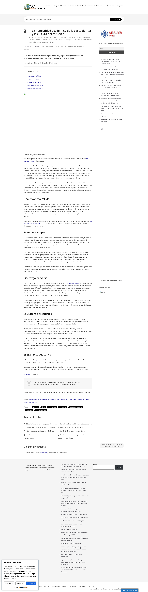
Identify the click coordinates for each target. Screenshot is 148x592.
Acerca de (110, 6)
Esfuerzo (35, 407)
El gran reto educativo (35, 89)
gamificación (40, 360)
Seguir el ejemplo (33, 79)
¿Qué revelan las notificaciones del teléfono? (40, 431)
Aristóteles (27, 374)
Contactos (99, 6)
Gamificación (52, 407)
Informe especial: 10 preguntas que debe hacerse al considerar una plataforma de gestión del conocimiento (73, 549)
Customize (9, 583)
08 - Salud (54, 40)
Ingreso (120, 6)
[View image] (66, 123)
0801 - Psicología (65, 40)
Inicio (48, 6)
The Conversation (41, 410)
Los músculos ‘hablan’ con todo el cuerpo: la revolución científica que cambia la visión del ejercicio (111, 101)
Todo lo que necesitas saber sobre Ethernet (74, 514)
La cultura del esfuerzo (35, 86)
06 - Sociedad (36, 37)
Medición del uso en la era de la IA (71, 543)
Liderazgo (29, 410)
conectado (43, 453)
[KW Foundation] (35, 7)
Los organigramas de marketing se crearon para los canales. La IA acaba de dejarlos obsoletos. (74, 570)
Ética (43, 407)
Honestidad (63, 407)
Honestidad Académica (76, 407)
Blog (55, 6)
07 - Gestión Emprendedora (67, 37)
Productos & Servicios (85, 6)
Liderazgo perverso (34, 82)
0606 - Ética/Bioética (49, 37)
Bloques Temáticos (67, 6)
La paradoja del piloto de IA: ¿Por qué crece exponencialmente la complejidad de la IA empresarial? (74, 562)
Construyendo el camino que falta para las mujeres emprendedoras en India (112, 108)
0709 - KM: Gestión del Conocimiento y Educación (68, 46)
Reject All (20, 583)
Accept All (31, 583)
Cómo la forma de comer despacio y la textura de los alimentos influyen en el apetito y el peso (112, 74)
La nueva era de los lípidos (69, 529)
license (120, 281)
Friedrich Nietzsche (72, 283)
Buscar (95, 464)
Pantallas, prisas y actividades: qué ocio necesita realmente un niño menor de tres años (111, 88)
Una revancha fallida (34, 76)
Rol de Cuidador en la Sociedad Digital (72, 431)
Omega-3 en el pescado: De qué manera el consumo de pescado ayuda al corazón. (111, 61)
